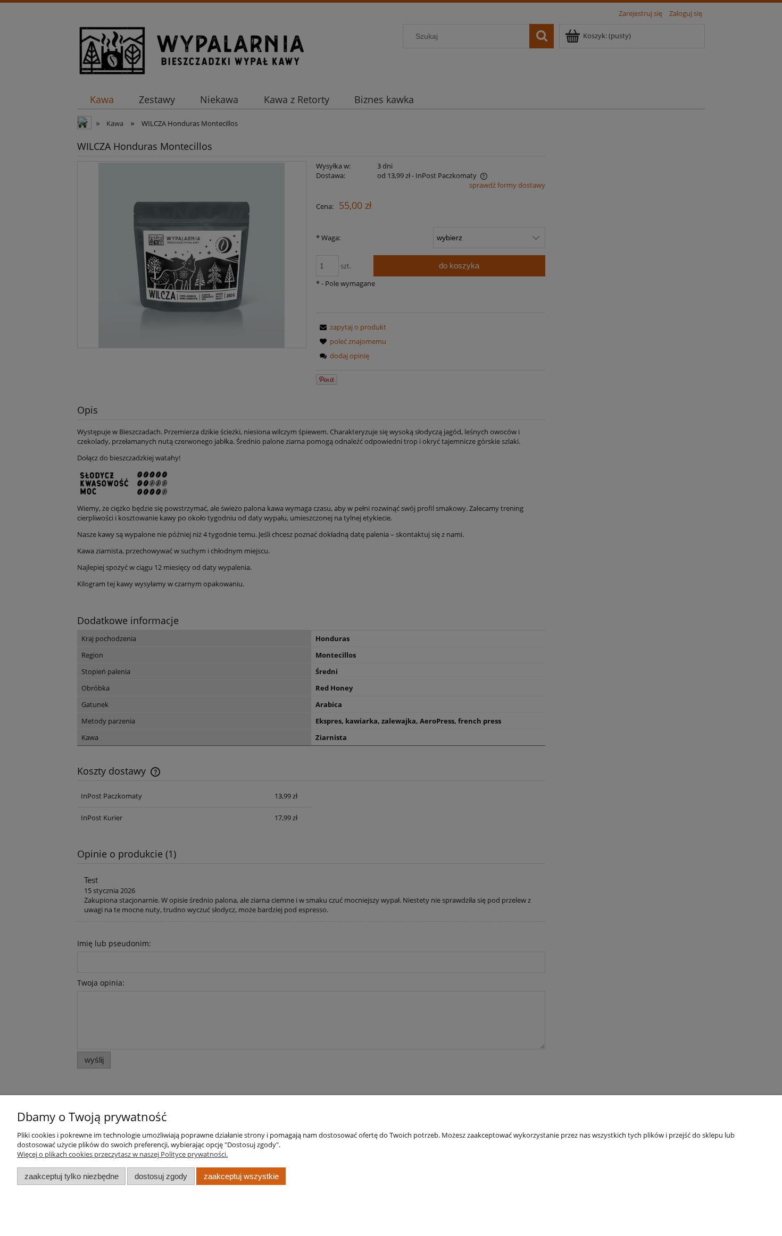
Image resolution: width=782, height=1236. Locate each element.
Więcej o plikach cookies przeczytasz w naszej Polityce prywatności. (122, 1154)
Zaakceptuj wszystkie (241, 1176)
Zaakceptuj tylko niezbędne (71, 1176)
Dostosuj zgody (161, 1176)
